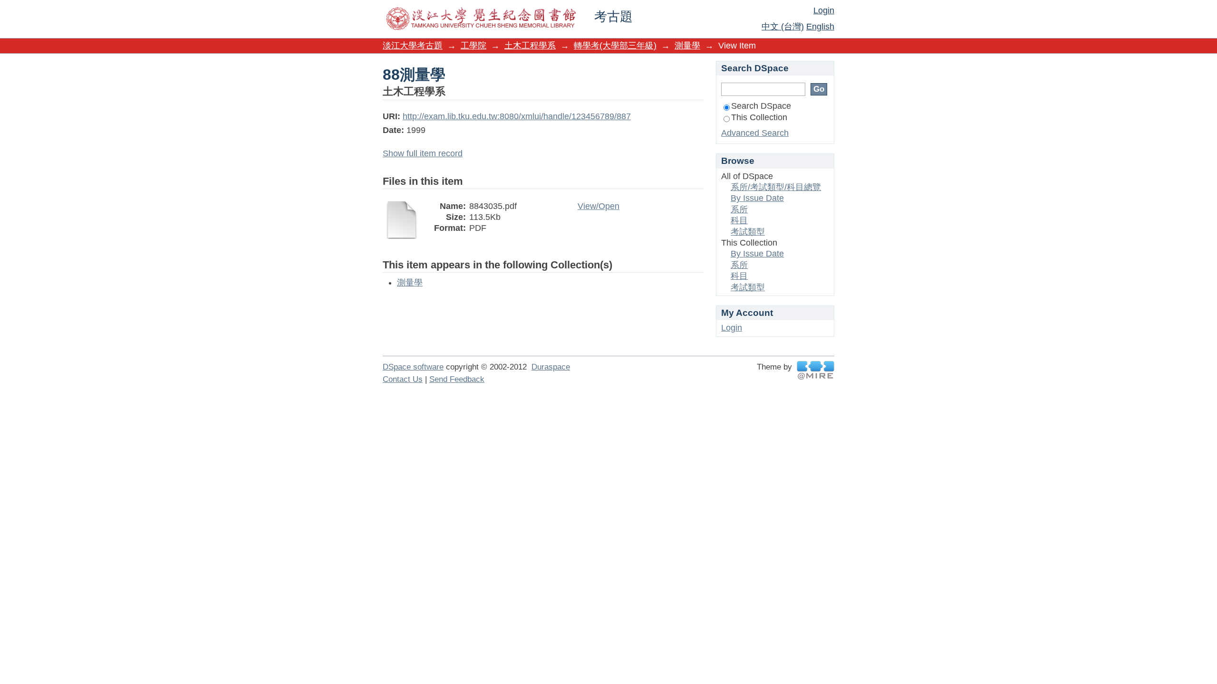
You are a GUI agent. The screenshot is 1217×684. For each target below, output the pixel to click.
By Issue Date (757, 198)
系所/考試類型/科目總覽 (776, 187)
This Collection (759, 117)
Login (823, 10)
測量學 (687, 45)
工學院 (473, 45)
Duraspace (550, 366)
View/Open (598, 206)
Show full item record (423, 153)
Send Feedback (456, 379)
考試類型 (748, 232)
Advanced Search (755, 133)
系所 (739, 209)
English (820, 26)
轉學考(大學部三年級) (615, 45)
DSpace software (413, 366)
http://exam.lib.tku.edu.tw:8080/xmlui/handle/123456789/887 (517, 116)
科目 (739, 220)
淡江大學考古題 (413, 45)
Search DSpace (761, 106)
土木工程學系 (530, 45)
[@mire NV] (815, 370)
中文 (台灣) (783, 26)
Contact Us (403, 379)
